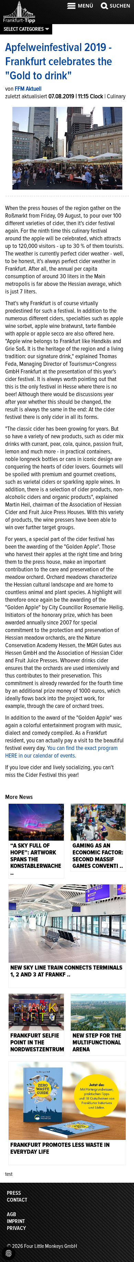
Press (14, 1193)
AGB (11, 1214)
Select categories (24, 29)
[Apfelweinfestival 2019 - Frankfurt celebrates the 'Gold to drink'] (67, 147)
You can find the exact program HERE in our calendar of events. (61, 751)
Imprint (16, 1221)
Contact (17, 1199)
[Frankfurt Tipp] (19, 22)
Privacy (16, 1228)
